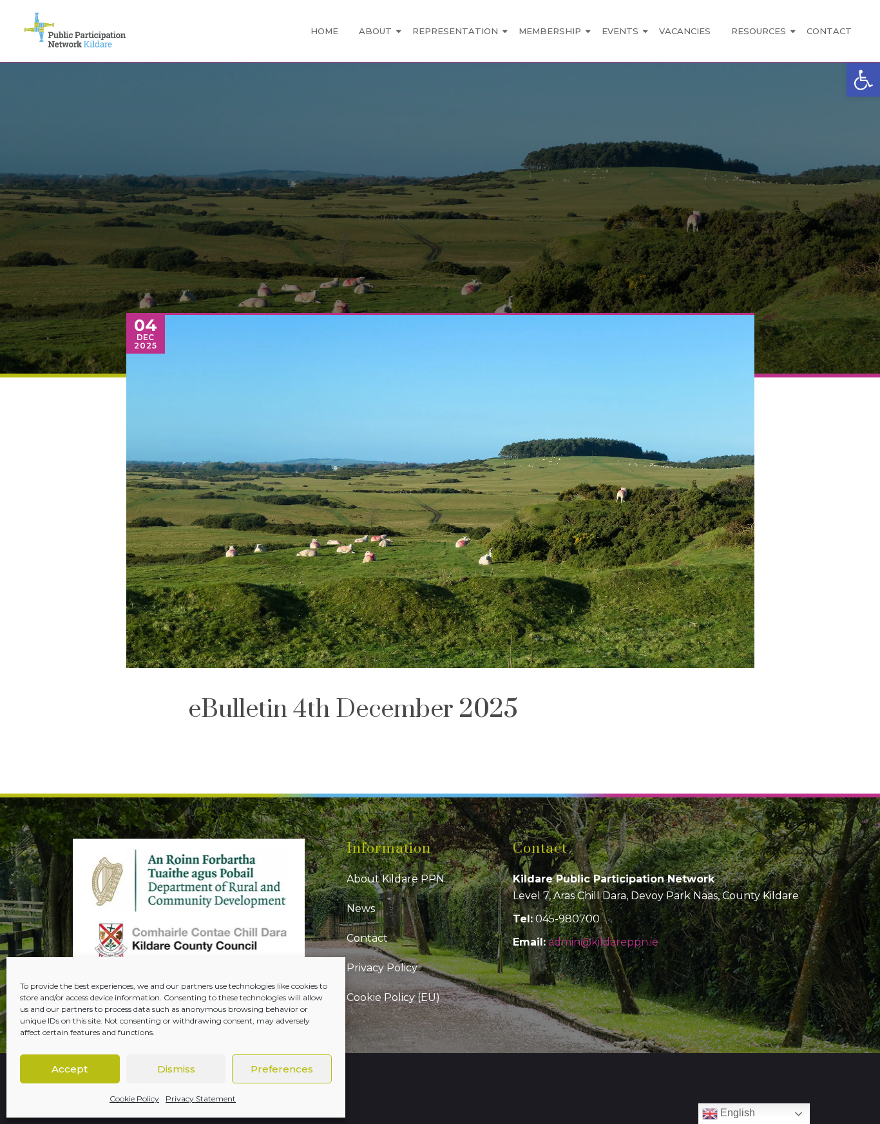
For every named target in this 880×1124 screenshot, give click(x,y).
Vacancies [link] (685, 31)
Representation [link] (455, 31)
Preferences (282, 1069)
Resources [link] (758, 31)
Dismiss (176, 1069)
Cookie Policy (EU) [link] (393, 997)
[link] (863, 80)
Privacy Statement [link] (201, 1098)
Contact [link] (829, 31)
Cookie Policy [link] (134, 1098)
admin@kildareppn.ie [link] (603, 942)
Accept (70, 1069)
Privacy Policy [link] (382, 968)
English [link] (736, 1112)
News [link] (361, 908)
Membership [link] (550, 31)
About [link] (375, 31)
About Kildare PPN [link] (396, 879)
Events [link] (620, 31)
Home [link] (324, 31)
